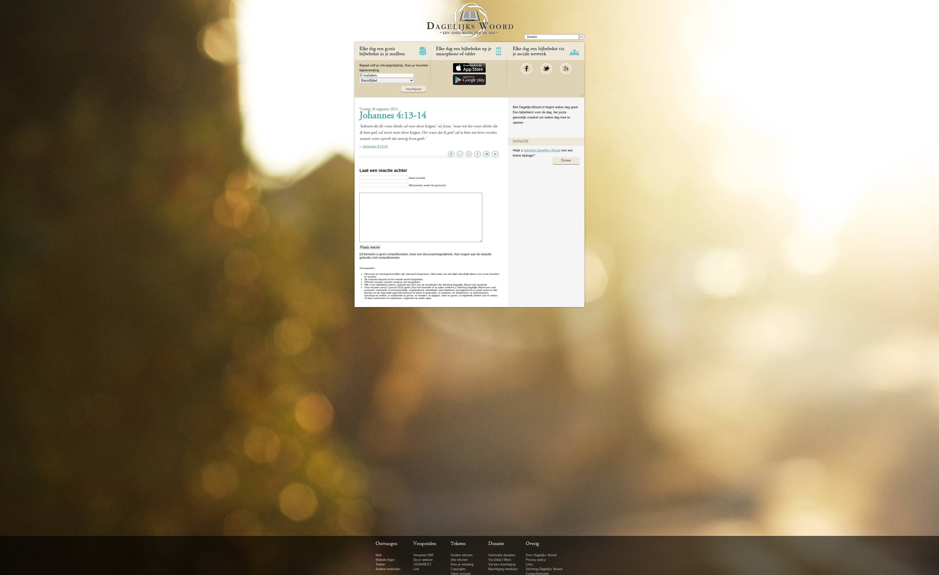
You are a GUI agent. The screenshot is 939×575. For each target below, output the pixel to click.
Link (416, 569)
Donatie (496, 543)
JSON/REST (422, 564)
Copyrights (458, 569)
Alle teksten (459, 560)
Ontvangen (386, 543)
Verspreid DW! (423, 555)
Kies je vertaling (462, 564)
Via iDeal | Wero (499, 560)
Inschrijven (413, 89)
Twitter (380, 564)
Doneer (566, 160)
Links (529, 564)
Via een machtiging (501, 564)
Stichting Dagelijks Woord (542, 150)
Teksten (458, 543)
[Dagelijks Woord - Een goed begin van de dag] (470, 24)
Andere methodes (388, 569)
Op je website (423, 560)
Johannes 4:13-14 (392, 116)
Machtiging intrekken (503, 569)
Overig (532, 543)
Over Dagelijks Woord (541, 555)
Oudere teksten (461, 555)
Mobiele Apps (385, 560)
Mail (378, 555)
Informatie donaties (501, 555)
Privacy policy (536, 560)
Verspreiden (424, 543)
